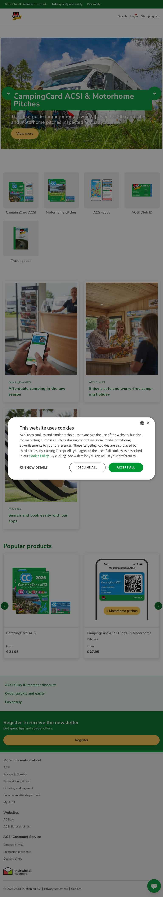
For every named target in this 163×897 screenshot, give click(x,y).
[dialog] (81, 448)
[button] (34, 467)
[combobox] (142, 423)
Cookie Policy (39, 456)
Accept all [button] (126, 467)
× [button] (148, 422)
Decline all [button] (87, 467)
